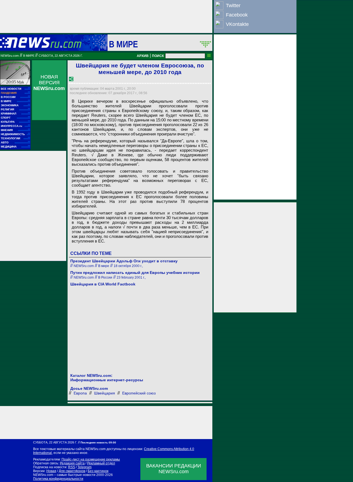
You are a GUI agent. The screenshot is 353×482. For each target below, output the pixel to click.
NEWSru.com (10, 55)
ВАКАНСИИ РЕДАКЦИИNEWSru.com (173, 468)
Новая (51, 471)
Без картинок (98, 471)
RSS (71, 467)
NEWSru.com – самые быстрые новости (64, 475)
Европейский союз (139, 393)
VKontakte (237, 24)
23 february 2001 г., (131, 277)
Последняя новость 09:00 (98, 442)
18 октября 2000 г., (128, 266)
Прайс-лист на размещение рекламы (90, 459)
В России (105, 277)
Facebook (237, 15)
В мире (123, 44)
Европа (80, 393)
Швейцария (104, 393)
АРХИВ (143, 56)
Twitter (233, 5)
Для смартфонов (72, 471)
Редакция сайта (72, 463)
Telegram (84, 467)
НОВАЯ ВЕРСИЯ (49, 82)
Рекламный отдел (101, 463)
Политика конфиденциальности (58, 479)
